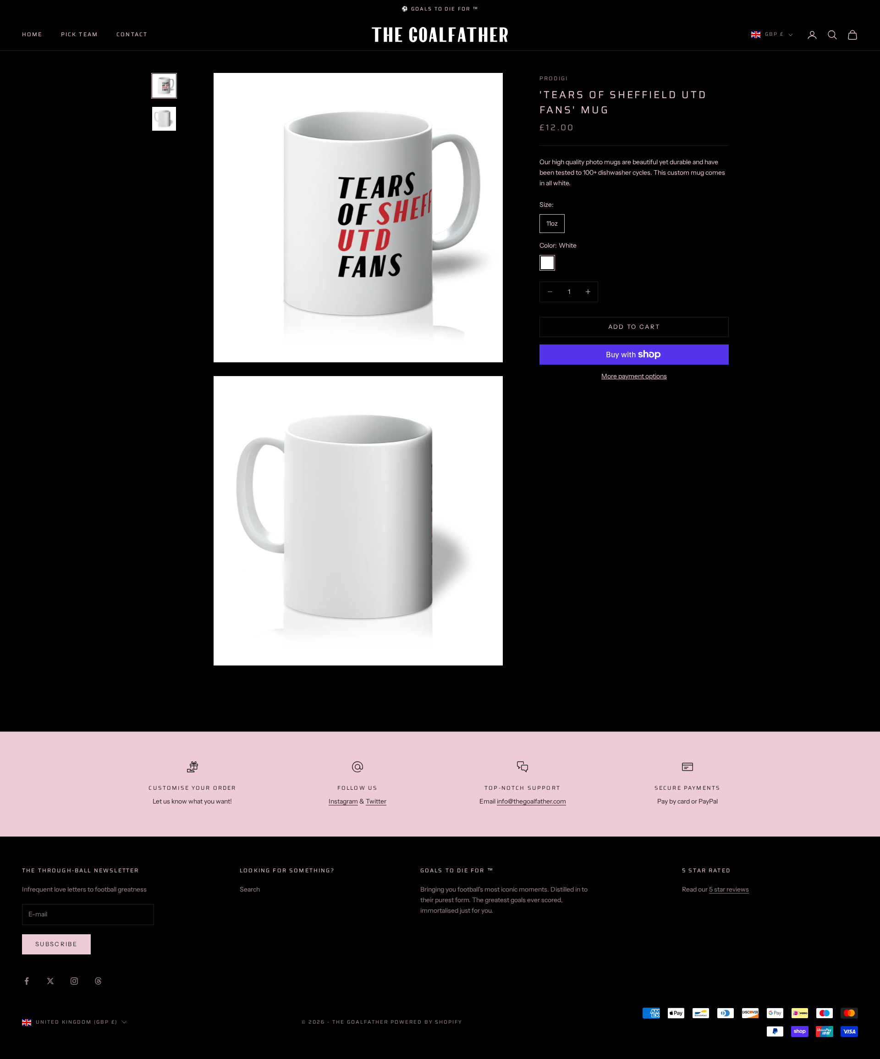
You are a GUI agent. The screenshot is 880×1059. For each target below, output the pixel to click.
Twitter (376, 801)
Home (32, 34)
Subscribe (56, 944)
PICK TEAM (79, 34)
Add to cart (634, 326)
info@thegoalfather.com (531, 801)
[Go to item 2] (164, 119)
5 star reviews (729, 889)
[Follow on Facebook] (26, 981)
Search (250, 889)
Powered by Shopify (426, 1022)
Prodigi (553, 78)
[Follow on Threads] (98, 981)
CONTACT (132, 34)
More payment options (634, 376)
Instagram (343, 801)
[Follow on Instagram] (74, 981)
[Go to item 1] (164, 86)
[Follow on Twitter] (50, 981)
